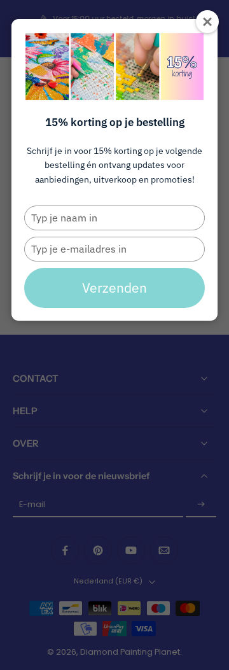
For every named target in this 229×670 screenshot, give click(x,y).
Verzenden (114, 288)
